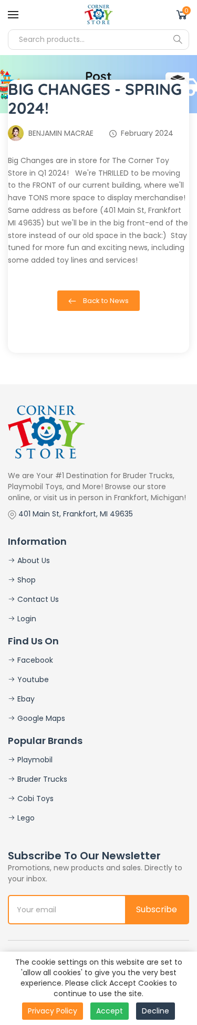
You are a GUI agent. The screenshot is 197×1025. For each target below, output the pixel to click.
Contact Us (37, 599)
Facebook (34, 660)
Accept (109, 1011)
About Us (32, 560)
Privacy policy (52, 1011)
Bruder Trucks (41, 779)
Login (25, 618)
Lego (25, 818)
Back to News (105, 301)
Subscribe (156, 909)
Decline (155, 1011)
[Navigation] (13, 14)
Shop (25, 580)
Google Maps (40, 718)
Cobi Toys (34, 798)
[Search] (177, 39)
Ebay (25, 699)
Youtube (32, 679)
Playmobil (34, 759)
